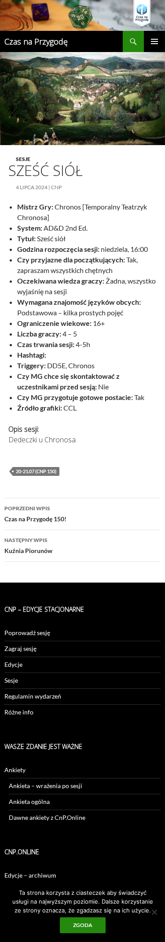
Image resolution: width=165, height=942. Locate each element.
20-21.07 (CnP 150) (36, 471)
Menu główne (154, 41)
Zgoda (82, 925)
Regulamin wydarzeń (32, 696)
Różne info (18, 712)
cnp (56, 187)
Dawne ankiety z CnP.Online (47, 817)
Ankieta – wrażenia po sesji (45, 785)
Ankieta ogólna (29, 801)
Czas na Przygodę (36, 41)
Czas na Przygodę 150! (35, 514)
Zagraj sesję (20, 648)
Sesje (23, 159)
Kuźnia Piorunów (28, 545)
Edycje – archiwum (30, 875)
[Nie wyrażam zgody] (154, 912)
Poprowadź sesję (27, 632)
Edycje (13, 664)
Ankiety (15, 770)
